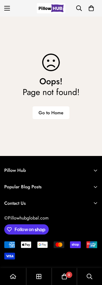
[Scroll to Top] (91, 255)
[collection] (39, 276)
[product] (13, 276)
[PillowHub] (51, 8)
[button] (91, 8)
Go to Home (51, 112)
